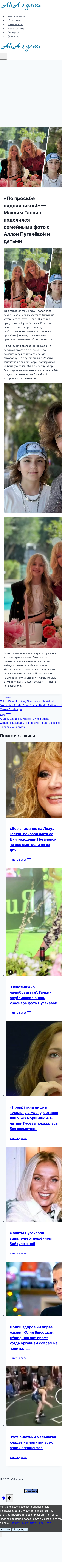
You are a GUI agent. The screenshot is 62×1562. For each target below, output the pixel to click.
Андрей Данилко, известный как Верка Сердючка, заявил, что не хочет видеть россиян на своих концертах (30, 721)
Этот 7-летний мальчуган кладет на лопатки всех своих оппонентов (33, 1442)
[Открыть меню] (3, 56)
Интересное (15, 24)
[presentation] (34, 780)
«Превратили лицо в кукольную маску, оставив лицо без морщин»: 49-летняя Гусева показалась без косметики (34, 1118)
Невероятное (16, 28)
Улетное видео (17, 16)
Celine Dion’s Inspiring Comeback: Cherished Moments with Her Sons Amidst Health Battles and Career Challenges (31, 703)
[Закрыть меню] (1, 1534)
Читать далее (20, 859)
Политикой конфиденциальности (31, 1522)
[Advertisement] (31, 92)
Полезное (14, 32)
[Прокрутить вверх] (3, 1499)
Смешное (13, 36)
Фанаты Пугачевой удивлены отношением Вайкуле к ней (31, 1238)
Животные (14, 20)
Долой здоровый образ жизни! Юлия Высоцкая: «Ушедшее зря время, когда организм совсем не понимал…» (33, 1338)
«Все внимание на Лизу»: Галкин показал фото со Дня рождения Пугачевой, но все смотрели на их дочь (34, 839)
